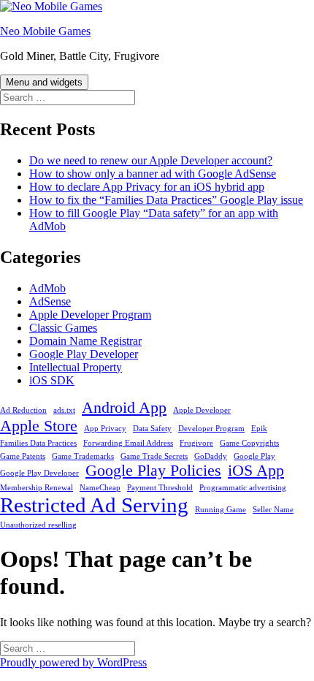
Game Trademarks (83, 456)
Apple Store (38, 426)
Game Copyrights (249, 443)
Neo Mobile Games (45, 31)
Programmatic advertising (242, 488)
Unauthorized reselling (38, 525)
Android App (124, 407)
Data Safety (152, 429)
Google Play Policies (153, 470)
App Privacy (105, 429)
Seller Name (273, 510)
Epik (259, 429)
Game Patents (22, 456)
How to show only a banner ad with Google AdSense (152, 173)
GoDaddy (210, 456)
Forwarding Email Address (128, 443)
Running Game (220, 510)
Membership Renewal (36, 488)
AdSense (50, 301)
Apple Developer (202, 410)
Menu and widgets (44, 82)
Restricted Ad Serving (94, 505)
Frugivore (196, 443)
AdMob (47, 288)
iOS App (256, 470)
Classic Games (63, 328)
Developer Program (211, 429)
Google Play (254, 456)
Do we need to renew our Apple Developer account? (150, 160)
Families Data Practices (38, 443)
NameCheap (100, 488)
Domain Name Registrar (85, 341)
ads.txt (64, 410)
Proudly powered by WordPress (73, 662)
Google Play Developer (83, 354)
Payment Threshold (160, 488)
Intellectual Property (75, 367)
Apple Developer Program (90, 314)
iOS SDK (51, 380)
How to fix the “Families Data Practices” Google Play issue (166, 200)
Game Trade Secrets (154, 456)
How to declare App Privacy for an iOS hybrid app (146, 186)
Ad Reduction (23, 410)
